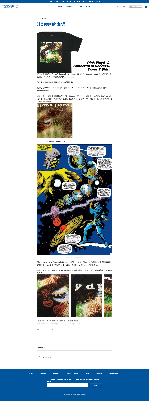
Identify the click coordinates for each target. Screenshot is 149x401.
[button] (146, 6)
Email (49, 381)
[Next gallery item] (109, 295)
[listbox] (135, 6)
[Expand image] (53, 295)
